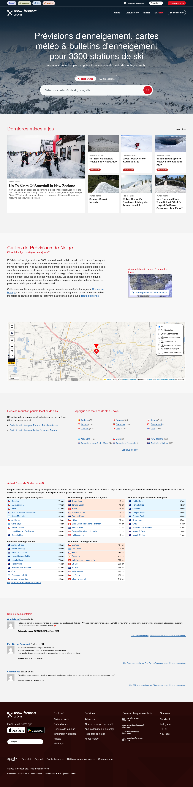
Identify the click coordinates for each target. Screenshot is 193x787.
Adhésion (90, 719)
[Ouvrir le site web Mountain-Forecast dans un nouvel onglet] (24, 3)
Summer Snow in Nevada (98, 201)
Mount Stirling (139, 535)
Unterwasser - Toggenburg (83, 559)
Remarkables (17, 535)
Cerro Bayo (16, 523)
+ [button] (12, 346)
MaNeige (58, 743)
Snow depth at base (172, 345)
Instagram (165, 724)
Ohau (135, 523)
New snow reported (172, 337)
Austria (84, 424)
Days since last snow (173, 352)
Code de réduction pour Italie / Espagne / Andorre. (34, 430)
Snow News (95, 170)
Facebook (165, 719)
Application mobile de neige (99, 729)
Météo (117, 12)
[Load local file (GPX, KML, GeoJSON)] (12, 333)
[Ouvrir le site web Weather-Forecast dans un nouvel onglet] (49, 3)
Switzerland (156, 424)
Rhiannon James (96, 155)
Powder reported (171, 333)
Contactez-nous (55, 759)
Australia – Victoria (160, 443)
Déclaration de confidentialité (42, 773)
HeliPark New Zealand (142, 527)
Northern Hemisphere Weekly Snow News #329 (103, 160)
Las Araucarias (18, 504)
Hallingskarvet (78, 535)
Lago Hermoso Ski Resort (22, 531)
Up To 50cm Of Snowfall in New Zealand (42, 185)
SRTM (149, 379)
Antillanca (15, 519)
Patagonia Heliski (19, 575)
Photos (146, 12)
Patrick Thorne (15, 181)
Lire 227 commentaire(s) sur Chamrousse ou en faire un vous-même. (157, 685)
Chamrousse (13, 671)
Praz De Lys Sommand (18, 644)
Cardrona (136, 508)
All (162, 326)
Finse (74, 508)
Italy (118, 428)
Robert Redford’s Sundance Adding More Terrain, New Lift (136, 202)
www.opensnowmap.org (165, 379)
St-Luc (75, 563)
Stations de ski (61, 719)
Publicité (26, 759)
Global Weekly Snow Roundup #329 (134, 160)
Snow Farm (137, 519)
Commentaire (105, 759)
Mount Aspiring (18, 548)
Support (39, 759)
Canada (85, 428)
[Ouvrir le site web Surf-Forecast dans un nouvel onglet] (11, 3)
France (119, 420)
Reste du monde (90, 295)
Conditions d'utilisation (17, 773)
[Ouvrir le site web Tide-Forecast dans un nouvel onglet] (36, 3)
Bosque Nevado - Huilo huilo (23, 512)
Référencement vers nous (81, 759)
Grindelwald (13, 619)
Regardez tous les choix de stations (24, 582)
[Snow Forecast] (21, 13)
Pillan (13, 508)
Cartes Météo (61, 724)
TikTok (163, 729)
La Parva (76, 575)
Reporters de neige (95, 733)
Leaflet (109, 379)
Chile (118, 438)
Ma (159, 12)
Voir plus (181, 129)
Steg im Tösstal (79, 578)
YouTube (165, 733)
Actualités (131, 12)
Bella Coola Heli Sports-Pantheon (86, 523)
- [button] (12, 355)
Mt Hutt (75, 567)
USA (153, 428)
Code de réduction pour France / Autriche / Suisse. (34, 425)
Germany (120, 424)
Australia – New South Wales (94, 443)
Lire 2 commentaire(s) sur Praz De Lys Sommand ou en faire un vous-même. (154, 663)
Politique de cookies (67, 773)
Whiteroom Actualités (65, 733)
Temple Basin (78, 504)
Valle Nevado (77, 571)
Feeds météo (92, 738)
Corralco (15, 501)
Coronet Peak (78, 516)
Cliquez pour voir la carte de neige (151, 292)
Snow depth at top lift (172, 341)
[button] (96, 352)
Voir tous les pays (130, 449)
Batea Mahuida (18, 516)
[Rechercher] (147, 90)
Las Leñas (76, 548)
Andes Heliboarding (19, 578)
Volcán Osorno (17, 527)
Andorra (85, 420)
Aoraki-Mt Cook (18, 544)
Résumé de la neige (64, 729)
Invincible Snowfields (20, 556)
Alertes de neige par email (99, 724)
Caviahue (76, 556)
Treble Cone (77, 501)
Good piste (168, 330)
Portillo (75, 552)
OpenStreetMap (129, 379)
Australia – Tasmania (126, 443)
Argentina (85, 438)
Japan (154, 420)
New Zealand (157, 438)
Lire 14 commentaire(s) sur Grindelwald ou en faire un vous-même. (158, 635)
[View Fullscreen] (12, 326)
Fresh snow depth (171, 348)
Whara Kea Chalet (19, 552)
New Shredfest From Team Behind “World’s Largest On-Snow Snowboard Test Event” (170, 204)
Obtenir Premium (177, 3)
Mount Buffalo (139, 531)
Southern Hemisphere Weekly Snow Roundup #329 (169, 161)
